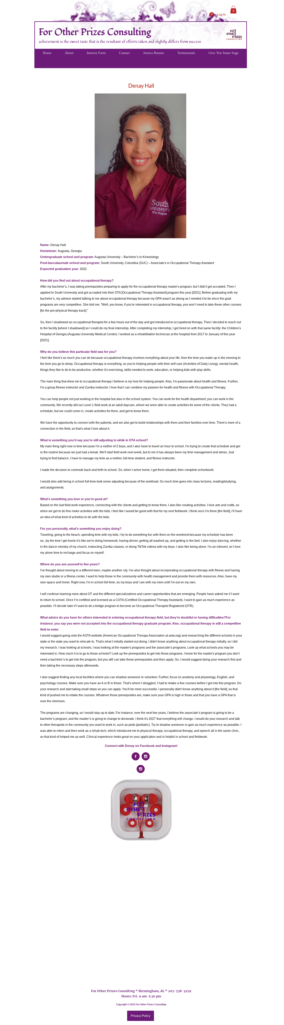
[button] (233, 10)
